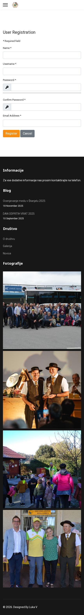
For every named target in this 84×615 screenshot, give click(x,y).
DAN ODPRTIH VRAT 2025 (19, 216)
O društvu (9, 238)
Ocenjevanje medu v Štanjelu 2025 (24, 203)
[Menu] (5, 5)
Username (9, 63)
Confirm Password (14, 99)
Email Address (12, 115)
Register (11, 133)
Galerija (7, 246)
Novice (7, 253)
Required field (11, 41)
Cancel (27, 133)
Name (7, 48)
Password (9, 80)
